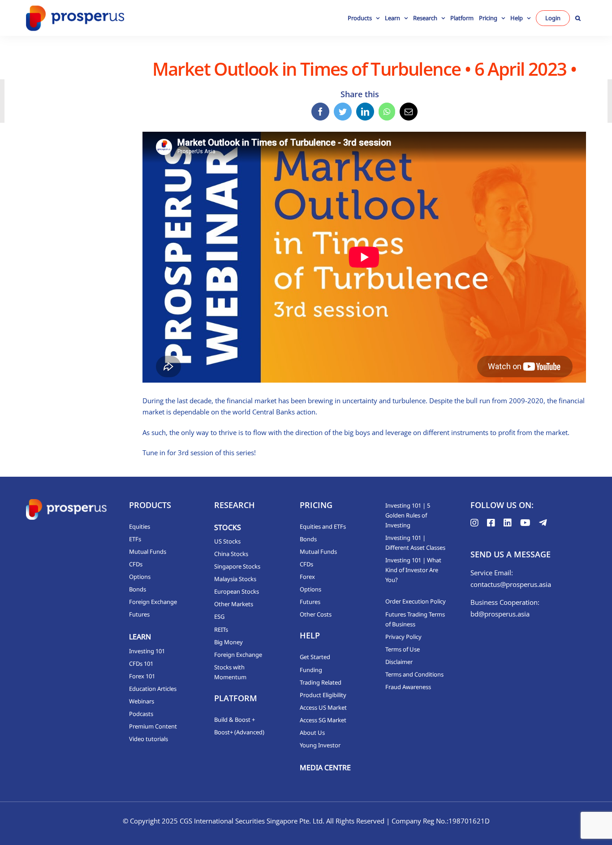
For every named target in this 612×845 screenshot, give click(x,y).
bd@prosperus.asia (500, 613)
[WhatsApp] (386, 111)
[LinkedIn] (365, 111)
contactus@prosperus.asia (510, 584)
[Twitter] (343, 111)
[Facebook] (320, 111)
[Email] (408, 111)
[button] (578, 18)
